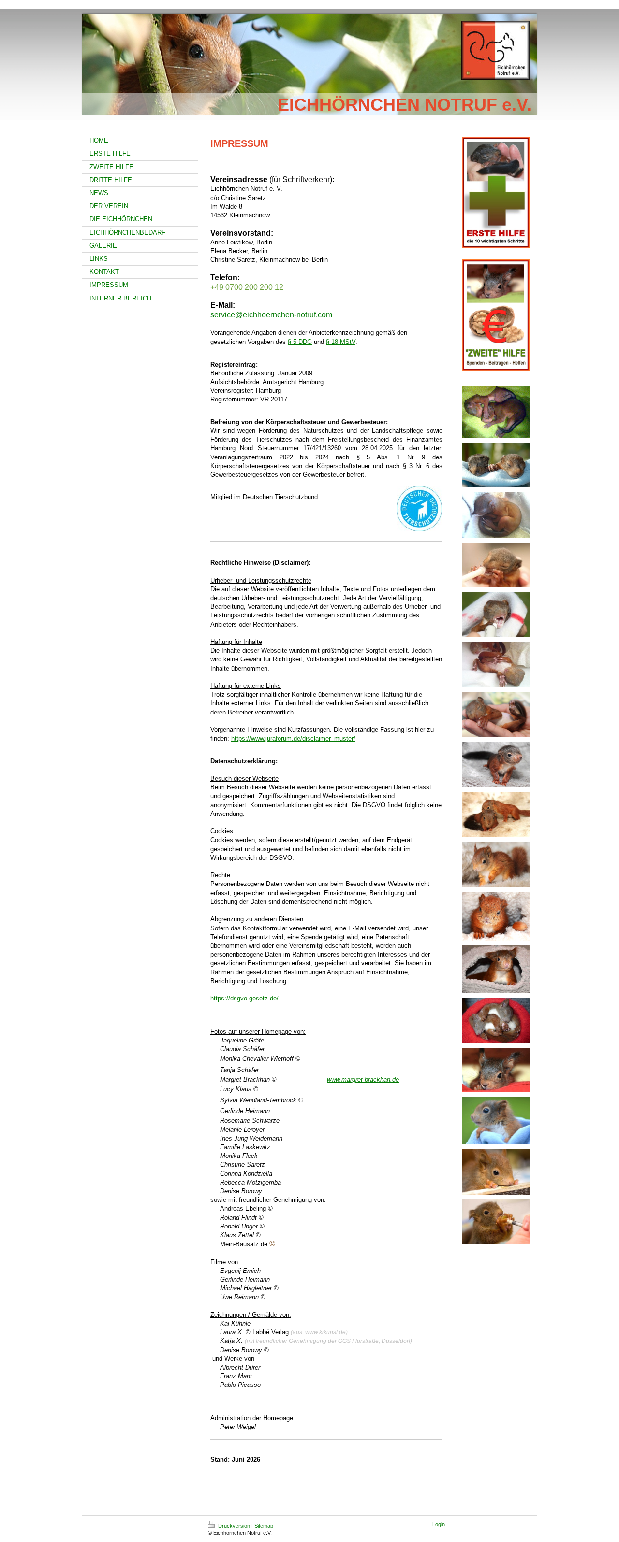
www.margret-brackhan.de (363, 1079)
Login (438, 1524)
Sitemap (263, 1525)
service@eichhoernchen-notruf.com (271, 315)
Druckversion (234, 1525)
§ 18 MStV (340, 341)
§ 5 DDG (300, 341)
